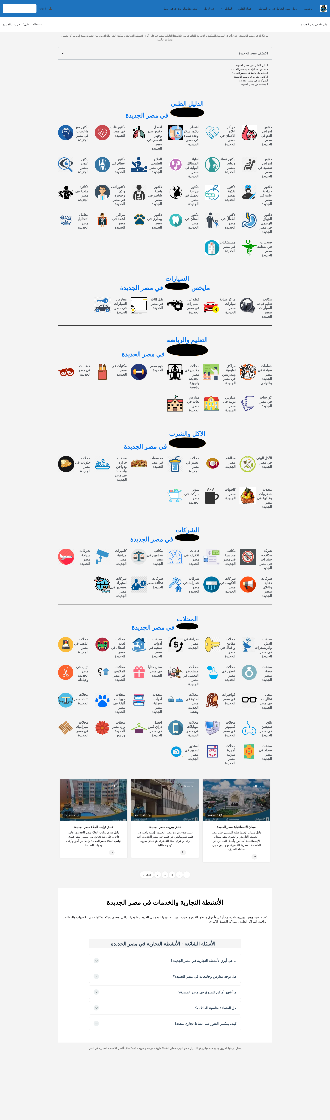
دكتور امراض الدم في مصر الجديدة (266, 135)
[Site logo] (323, 8)
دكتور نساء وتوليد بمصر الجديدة (227, 165)
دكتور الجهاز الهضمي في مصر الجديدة (266, 223)
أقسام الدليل (245, 8)
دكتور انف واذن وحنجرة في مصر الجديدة (118, 195)
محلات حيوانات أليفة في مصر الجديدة (119, 703)
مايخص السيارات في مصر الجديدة (249, 69)
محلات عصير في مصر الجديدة (192, 464)
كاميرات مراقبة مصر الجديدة (121, 557)
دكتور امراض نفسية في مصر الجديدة (265, 167)
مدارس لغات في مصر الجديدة (193, 403)
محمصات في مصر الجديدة (156, 462)
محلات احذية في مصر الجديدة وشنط (192, 703)
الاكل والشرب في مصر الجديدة (251, 76)
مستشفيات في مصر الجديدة (227, 246)
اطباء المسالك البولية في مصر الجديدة (192, 167)
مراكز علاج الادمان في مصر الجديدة (227, 135)
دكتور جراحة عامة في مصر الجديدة (266, 195)
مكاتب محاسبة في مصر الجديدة (229, 557)
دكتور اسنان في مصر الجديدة (192, 221)
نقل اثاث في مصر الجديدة (157, 303)
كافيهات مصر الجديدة (230, 493)
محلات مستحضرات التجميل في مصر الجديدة (190, 675)
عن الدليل (209, 8)
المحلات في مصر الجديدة (254, 84)
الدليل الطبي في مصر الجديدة (251, 65)
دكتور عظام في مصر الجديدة (118, 165)
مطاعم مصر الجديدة (230, 462)
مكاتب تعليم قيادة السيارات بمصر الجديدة (264, 307)
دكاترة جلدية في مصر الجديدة (81, 193)
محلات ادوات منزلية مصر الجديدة (157, 703)
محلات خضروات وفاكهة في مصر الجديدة (264, 498)
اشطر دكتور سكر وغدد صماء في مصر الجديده (191, 135)
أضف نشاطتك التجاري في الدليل (180, 8)
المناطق (228, 8)
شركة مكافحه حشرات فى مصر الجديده (266, 559)
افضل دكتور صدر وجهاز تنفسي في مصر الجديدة (154, 138)
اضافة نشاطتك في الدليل (20, 8)
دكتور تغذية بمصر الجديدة (230, 193)
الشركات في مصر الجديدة (253, 80)
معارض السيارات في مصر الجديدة (120, 305)
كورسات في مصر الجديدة (266, 401)
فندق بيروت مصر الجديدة (165, 827)
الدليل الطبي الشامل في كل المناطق (278, 8)
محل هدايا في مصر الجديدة (155, 671)
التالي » (147, 874)
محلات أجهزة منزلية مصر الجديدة (230, 754)
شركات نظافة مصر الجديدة (155, 583)
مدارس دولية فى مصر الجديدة (229, 403)
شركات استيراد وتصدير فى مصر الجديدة (119, 587)
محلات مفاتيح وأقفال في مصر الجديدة (227, 647)
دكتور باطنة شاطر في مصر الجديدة (155, 195)
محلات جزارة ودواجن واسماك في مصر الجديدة (121, 468)
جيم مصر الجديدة (156, 368)
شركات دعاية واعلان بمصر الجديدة (266, 587)
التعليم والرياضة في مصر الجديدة (250, 72)
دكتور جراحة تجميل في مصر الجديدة (191, 195)
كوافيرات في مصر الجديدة (228, 698)
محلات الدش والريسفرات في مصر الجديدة (263, 647)
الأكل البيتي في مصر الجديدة (264, 462)
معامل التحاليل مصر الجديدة (83, 221)
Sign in (43, 8)
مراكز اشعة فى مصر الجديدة (118, 221)
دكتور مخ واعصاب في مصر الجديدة (82, 133)
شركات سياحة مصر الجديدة (84, 557)
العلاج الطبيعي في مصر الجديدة (156, 165)
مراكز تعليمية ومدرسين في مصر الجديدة (229, 374)
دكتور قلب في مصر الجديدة (117, 131)
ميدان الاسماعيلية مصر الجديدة (236, 827)
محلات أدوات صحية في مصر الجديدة (155, 647)
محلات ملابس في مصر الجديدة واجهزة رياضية (192, 376)
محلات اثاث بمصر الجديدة (81, 698)
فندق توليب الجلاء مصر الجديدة (93, 827)
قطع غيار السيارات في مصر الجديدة (193, 305)
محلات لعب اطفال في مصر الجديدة (118, 647)
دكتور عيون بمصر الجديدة (83, 165)
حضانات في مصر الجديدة (84, 370)
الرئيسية (308, 8)
